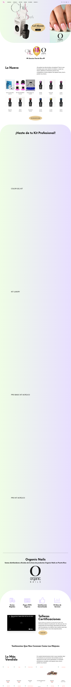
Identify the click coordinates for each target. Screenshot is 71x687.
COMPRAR (38, 29)
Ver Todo (20, 2)
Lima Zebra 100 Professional (41, 680)
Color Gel (9, 2)
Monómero (63, 680)
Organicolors (52, 680)
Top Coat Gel (8, 680)
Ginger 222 (10, 109)
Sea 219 (40, 109)
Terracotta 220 (30, 109)
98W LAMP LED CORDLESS (20, 92)
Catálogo (15, 2)
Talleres (25, 2)
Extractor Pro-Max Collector (10, 92)
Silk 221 (20, 109)
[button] (62, 2)
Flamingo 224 (51, 92)
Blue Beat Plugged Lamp (30, 92)
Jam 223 (61, 92)
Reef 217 (61, 109)
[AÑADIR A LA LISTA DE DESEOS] (20, 89)
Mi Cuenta (30, 2)
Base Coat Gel (19, 680)
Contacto (35, 2)
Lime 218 (51, 109)
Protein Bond (30, 680)
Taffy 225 (40, 92)
